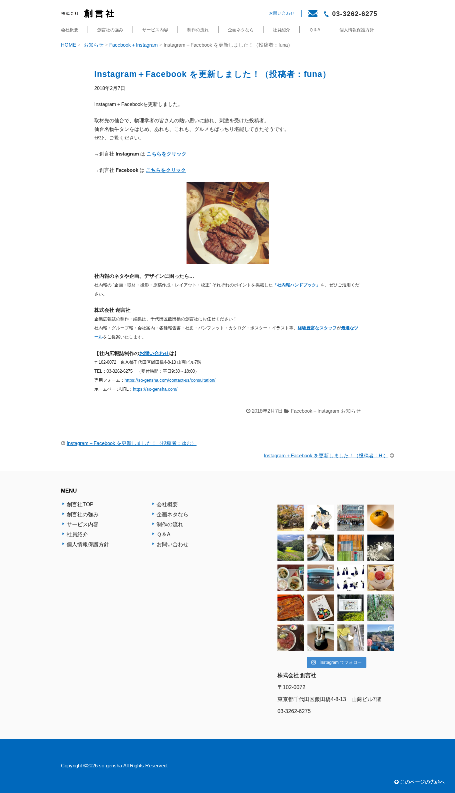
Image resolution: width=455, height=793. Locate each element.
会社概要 (69, 29)
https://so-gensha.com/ (155, 389)
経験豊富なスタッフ (317, 327)
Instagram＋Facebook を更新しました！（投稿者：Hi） (326, 455)
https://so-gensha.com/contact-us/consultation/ (170, 380)
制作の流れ (198, 29)
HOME (68, 45)
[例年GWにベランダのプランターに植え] (380, 608)
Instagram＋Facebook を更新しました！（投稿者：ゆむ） (132, 443)
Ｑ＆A (314, 29)
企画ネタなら (241, 29)
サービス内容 (155, 29)
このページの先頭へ (422, 782)
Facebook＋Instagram (133, 45)
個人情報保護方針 (356, 29)
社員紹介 (281, 29)
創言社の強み (110, 29)
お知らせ (94, 45)
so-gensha (110, 765)
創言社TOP (80, 504)
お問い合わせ (154, 353)
